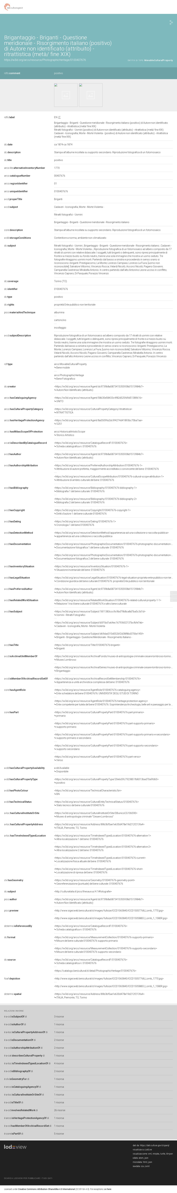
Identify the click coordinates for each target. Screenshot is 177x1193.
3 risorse (59, 1016)
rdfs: (12, 73)
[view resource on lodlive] (171, 22)
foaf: (12, 978)
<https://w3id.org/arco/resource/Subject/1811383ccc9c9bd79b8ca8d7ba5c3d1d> (100, 613)
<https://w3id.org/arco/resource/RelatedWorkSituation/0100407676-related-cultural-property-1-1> (107, 602)
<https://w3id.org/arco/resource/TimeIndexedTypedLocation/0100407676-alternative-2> (102, 848)
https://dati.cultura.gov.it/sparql (154, 1145)
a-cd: (13, 199)
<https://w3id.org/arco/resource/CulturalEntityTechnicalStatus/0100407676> (96, 803)
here (109, 1189)
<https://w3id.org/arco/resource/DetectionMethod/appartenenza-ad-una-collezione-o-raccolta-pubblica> (111, 534)
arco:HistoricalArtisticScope (69, 433)
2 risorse (59, 1040)
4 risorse (59, 1063)
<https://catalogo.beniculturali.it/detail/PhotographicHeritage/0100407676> (95, 970)
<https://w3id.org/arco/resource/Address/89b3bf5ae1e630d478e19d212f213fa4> (99, 826)
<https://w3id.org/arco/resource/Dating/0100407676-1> (85, 523)
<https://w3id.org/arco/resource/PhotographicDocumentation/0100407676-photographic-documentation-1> (114, 546)
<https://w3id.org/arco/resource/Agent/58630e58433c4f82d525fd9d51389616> (98, 399)
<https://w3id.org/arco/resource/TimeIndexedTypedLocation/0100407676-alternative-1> (102, 837)
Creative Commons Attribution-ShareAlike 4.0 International (46, 1189)
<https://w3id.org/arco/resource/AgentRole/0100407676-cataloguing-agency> (97, 692)
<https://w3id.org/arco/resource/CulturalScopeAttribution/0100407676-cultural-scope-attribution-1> (109, 478)
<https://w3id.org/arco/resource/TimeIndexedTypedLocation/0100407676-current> (100, 859)
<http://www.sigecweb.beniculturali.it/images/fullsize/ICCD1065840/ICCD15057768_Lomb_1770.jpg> (109, 910)
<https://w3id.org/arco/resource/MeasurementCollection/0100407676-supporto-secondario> (105, 950)
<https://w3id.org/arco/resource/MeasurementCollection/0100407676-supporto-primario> (104, 939)
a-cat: (25, 442)
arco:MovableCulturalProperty (70, 366)
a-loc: (21, 813)
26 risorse (59, 1110)
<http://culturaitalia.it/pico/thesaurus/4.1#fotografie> (83, 891)
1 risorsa (59, 1024)
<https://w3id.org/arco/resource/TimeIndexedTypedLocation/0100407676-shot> (98, 871)
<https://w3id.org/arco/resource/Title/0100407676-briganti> (87, 647)
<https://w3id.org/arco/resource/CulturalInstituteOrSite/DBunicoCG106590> (95, 815)
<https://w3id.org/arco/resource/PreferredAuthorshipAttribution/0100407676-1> (106, 467)
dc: (8, 144)
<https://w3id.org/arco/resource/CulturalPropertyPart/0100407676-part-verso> (97, 758)
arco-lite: (24, 168)
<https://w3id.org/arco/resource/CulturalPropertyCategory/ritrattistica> (93, 411)
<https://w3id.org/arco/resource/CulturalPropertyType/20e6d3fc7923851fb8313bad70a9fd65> (106, 781)
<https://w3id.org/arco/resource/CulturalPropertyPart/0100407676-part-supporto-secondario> (106, 747)
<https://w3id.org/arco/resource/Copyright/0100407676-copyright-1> (92, 512)
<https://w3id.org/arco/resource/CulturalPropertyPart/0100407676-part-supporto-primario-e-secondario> (112, 736)
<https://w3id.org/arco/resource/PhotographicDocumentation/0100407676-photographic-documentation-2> (114, 557)
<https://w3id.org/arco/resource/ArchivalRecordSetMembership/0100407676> (97, 680)
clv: (13, 880)
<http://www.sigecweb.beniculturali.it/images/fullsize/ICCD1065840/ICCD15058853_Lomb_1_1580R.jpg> (111, 918)
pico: (19, 312)
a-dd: (17, 237)
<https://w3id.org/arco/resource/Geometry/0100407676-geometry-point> (94, 882)
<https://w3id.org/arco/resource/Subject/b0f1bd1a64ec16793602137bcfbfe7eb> (98, 624)
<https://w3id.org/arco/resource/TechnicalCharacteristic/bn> (88, 792)
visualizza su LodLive (142, 1149)
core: (13, 230)
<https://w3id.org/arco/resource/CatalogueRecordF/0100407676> (90, 444)
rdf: (8, 364)
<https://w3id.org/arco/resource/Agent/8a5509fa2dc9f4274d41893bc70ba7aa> (98, 422)
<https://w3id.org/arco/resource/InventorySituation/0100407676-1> (91, 568)
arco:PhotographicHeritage (69, 377)
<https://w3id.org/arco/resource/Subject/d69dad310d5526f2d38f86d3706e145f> (99, 635)
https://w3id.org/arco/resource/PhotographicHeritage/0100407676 (45, 60)
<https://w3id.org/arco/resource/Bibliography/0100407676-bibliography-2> (95, 501)
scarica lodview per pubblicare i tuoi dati (28, 1178)
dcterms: (18, 926)
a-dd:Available (61, 770)
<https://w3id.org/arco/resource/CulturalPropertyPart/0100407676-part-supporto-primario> (104, 725)
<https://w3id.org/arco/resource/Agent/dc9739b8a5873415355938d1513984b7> (99, 388)
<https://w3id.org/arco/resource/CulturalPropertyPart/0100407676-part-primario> (99, 714)
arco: (17, 175)
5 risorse (59, 1133)
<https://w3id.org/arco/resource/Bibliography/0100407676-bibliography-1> (95, 489)
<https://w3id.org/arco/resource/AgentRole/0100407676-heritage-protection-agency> (113, 703)
